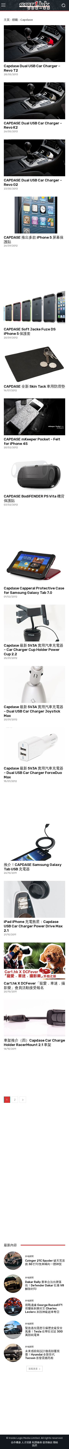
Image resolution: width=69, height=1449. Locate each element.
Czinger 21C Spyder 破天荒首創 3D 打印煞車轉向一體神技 (45, 1262)
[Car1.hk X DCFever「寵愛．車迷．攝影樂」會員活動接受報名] (34, 961)
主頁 (7, 20)
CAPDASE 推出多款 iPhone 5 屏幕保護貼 (33, 239)
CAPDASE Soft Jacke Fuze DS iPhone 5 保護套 (30, 331)
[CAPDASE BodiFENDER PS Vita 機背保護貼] (34, 473)
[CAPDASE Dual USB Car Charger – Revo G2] (34, 157)
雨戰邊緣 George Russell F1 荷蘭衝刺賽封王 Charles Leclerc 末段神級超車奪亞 (43, 1308)
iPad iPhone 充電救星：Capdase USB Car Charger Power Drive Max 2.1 (33, 926)
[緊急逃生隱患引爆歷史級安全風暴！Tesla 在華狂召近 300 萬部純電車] (13, 1330)
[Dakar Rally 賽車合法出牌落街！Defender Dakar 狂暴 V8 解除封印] (13, 1283)
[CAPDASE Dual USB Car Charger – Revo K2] (34, 100)
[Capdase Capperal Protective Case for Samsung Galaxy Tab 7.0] (34, 565)
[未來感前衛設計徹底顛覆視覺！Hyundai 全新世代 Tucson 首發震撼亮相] (13, 1353)
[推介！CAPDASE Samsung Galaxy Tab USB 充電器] (34, 842)
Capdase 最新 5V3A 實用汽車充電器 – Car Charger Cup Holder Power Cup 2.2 (33, 649)
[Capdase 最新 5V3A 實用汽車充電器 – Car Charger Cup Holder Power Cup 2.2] (34, 623)
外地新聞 (29, 1256)
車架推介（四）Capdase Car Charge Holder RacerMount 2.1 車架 (34, 1042)
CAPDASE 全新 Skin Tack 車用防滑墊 (34, 386)
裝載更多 (33, 1368)
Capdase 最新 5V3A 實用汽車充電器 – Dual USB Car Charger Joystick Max (33, 711)
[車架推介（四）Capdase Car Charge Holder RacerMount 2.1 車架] (34, 1018)
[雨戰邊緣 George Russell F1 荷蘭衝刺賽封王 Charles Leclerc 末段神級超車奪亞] (13, 1307)
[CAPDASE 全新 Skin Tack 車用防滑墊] (34, 364)
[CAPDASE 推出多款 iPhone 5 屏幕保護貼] (34, 215)
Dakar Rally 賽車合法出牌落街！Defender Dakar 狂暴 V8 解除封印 (44, 1285)
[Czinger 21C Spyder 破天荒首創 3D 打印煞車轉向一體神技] (13, 1260)
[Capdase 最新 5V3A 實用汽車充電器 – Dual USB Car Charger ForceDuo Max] (34, 745)
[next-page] (23, 1099)
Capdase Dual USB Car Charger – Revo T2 (32, 68)
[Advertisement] (34, 267)
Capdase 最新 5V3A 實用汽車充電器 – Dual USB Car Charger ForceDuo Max (33, 772)
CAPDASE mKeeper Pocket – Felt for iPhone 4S (32, 441)
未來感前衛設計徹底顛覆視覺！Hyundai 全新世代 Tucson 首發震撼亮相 (42, 1354)
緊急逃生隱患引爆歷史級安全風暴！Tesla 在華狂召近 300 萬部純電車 (44, 1331)
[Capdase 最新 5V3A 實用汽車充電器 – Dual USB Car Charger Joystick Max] (34, 684)
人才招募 (26, 1442)
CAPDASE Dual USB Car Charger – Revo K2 (33, 125)
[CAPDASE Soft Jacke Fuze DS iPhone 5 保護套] (34, 306)
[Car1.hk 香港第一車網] (34, 5)
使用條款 (48, 1442)
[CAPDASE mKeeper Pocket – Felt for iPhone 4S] (34, 416)
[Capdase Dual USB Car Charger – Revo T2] (34, 43)
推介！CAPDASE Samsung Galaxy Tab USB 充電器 (33, 866)
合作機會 (16, 1442)
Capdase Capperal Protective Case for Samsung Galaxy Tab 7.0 (34, 590)
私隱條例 (37, 1442)
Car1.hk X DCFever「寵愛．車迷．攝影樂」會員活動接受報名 (34, 985)
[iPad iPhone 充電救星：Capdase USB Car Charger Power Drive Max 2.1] (34, 899)
